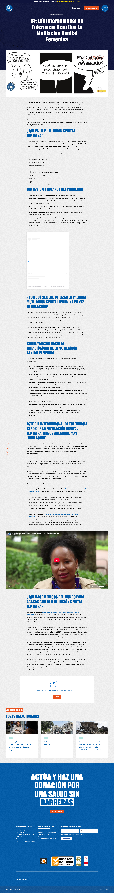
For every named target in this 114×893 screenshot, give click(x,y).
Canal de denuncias (59, 876)
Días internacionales (56, 14)
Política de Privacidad (22, 876)
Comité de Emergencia (22, 879)
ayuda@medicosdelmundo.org (47, 839)
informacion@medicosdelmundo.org (26, 841)
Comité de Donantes (41, 876)
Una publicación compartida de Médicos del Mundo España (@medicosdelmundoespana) (50, 286)
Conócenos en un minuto (22, 8)
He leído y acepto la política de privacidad (73, 834)
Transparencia (76, 876)
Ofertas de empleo (93, 876)
